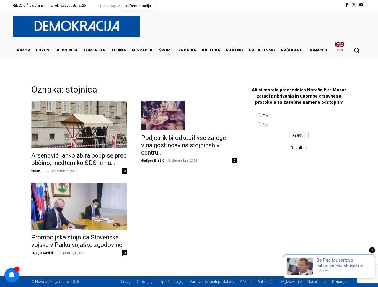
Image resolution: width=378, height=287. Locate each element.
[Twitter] (354, 5)
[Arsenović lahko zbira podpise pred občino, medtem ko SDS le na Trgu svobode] (79, 124)
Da (265, 116)
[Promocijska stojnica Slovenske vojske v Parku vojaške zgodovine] (79, 206)
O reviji (125, 281)
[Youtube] (361, 5)
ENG (340, 50)
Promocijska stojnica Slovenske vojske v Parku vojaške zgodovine (76, 241)
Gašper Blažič (152, 160)
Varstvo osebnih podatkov (212, 281)
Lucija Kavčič (42, 252)
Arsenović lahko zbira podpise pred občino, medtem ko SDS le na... (79, 159)
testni (36, 170)
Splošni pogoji (172, 281)
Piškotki (246, 281)
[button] (356, 50)
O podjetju (146, 281)
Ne (265, 124)
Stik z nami (267, 281)
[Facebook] (346, 5)
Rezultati (299, 147)
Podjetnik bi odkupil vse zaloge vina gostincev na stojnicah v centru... (183, 145)
